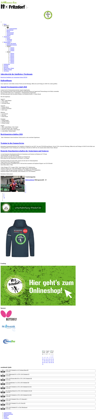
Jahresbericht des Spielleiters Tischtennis (16, 74)
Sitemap (5, 416)
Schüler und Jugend (11, 43)
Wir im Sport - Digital (9, 68)
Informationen (29, 180)
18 (44, 360)
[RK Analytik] (16, 334)
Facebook (6, 65)
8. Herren (12, 62)
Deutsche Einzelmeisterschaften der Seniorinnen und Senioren (25, 151)
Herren (8, 52)
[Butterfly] (9, 320)
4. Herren (12, 57)
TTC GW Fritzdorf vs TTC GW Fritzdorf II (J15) (19, 386)
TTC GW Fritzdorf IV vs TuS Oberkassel (16, 407)
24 (42, 362)
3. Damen (12, 50)
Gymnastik (9, 40)
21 (49, 360)
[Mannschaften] (10, 42)
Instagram (6, 67)
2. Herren (12, 54)
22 (51, 360)
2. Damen (12, 49)
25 (44, 362)
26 (46, 362)
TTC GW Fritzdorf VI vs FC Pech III (15, 403)
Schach (8, 38)
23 (53, 360)
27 (48, 362)
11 (44, 359)
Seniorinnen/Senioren (12, 44)
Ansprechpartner (7, 412)
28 (49, 362)
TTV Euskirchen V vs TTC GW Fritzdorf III (17, 382)
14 (49, 359)
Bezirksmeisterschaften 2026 (12, 134)
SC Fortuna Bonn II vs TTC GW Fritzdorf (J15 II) (19, 391)
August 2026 (47, 351)
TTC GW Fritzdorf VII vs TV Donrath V (16, 399)
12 (46, 359)
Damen (8, 46)
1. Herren (12, 53)
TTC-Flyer (6, 71)
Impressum (6, 415)
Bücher (8, 31)
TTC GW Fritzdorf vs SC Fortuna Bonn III (17, 370)
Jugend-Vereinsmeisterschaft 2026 (14, 87)
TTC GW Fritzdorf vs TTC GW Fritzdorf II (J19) (19, 395)
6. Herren (12, 60)
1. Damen (12, 47)
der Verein (6, 25)
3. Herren (12, 56)
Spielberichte (7, 64)
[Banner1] (38, 305)
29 (51, 362)
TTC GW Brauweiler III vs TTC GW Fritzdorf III (19, 378)
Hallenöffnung (6, 81)
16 (53, 359)
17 (42, 360)
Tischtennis (9, 39)
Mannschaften (7, 42)
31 (42, 364)
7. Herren (12, 61)
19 (46, 360)
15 (51, 359)
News (5, 24)
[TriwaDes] (16, 349)
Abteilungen (6, 36)
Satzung (8, 35)
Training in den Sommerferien (12, 143)
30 (53, 362)
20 (48, 360)
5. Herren (12, 58)
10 (4, 197)
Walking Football (8, 69)
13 (48, 359)
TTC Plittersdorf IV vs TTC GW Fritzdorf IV (17, 374)
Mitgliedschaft (10, 30)
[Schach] (23, 212)
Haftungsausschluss (8, 414)
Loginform (6, 418)
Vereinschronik (10, 32)
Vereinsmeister (10, 34)
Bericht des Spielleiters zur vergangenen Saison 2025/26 (14, 77)
